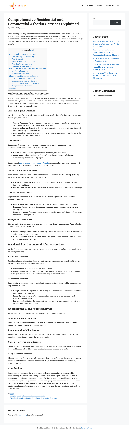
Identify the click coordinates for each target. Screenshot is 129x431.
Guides (99, 6)
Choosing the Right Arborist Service (23, 76)
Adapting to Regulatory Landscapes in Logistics (27, 396)
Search (96, 18)
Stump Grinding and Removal (24, 61)
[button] (118, 6)
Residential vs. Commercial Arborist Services (27, 69)
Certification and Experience (23, 78)
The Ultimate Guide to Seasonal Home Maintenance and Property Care (106, 67)
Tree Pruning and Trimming (23, 56)
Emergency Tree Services (22, 66)
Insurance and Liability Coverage (25, 81)
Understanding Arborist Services (22, 54)
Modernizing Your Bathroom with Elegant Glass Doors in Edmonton (105, 75)
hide (31, 50)
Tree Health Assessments (22, 64)
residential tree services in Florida (34, 163)
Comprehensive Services (22, 86)
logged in (23, 415)
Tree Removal (17, 59)
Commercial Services (20, 74)
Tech (81, 6)
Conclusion (13, 88)
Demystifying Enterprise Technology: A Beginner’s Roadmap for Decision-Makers (106, 52)
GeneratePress (86, 428)
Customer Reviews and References (25, 83)
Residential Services (20, 71)
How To (90, 6)
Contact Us (109, 6)
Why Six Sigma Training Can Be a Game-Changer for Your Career (34, 398)
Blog (12, 394)
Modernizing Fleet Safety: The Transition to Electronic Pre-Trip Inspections (107, 44)
